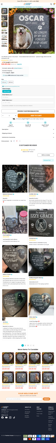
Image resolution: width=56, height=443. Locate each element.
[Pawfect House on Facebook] (2, 417)
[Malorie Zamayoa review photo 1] (14, 179)
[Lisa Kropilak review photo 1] (14, 220)
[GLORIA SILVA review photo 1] (41, 179)
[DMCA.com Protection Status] (25, 436)
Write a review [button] (46, 155)
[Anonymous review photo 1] (41, 223)
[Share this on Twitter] (11, 141)
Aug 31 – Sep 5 (10, 72)
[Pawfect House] (28, 4)
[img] (6, 196)
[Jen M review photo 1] (14, 303)
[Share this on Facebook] (14, 141)
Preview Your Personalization (28, 111)
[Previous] (9, 31)
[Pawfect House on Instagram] (10, 417)
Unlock (46, 399)
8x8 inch (11, 82)
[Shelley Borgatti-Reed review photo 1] (41, 262)
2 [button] (25, 345)
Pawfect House (9, 435)
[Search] (51, 4)
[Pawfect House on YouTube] (6, 417)
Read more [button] (32, 205)
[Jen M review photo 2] (3, 319)
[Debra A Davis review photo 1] (14, 259)
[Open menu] (1, 4)
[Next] (54, 31)
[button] (4, 60)
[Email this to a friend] (19, 141)
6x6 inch (4, 82)
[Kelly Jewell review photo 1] (41, 302)
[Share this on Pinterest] (17, 141)
